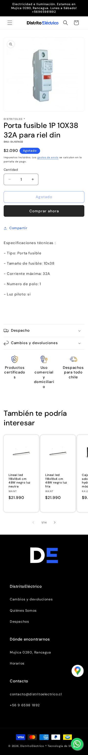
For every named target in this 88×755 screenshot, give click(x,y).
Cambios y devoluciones (31, 599)
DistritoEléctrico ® (33, 746)
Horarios (17, 663)
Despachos (19, 621)
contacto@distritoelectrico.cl (36, 694)
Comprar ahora (44, 211)
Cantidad (11, 170)
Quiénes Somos (23, 610)
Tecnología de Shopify (64, 746)
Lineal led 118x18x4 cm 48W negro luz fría (56, 480)
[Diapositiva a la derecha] (54, 522)
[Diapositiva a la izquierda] (33, 522)
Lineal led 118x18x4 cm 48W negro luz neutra (20, 480)
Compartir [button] (18, 228)
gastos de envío (48, 157)
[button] (9, 22)
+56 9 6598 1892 (25, 705)
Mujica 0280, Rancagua (30, 652)
